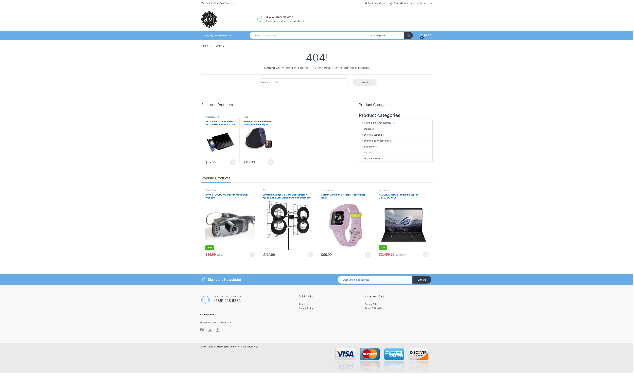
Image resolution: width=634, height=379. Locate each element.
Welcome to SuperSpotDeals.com (218, 3)
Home (204, 45)
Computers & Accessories (377, 122)
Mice (246, 117)
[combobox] (309, 35)
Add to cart (233, 162)
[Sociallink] (202, 329)
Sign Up (422, 279)
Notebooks (384, 190)
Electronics (369, 146)
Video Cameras (212, 190)
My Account (426, 3)
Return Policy (372, 304)
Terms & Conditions (375, 308)
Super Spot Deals (226, 346)
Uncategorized (212, 117)
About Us (303, 304)
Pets (366, 152)
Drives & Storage (373, 134)
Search (365, 82)
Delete (367, 128)
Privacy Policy (306, 308)
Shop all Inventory (403, 3)
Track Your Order (376, 3)
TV (264, 190)
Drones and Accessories (376, 140)
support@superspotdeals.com (216, 322)
